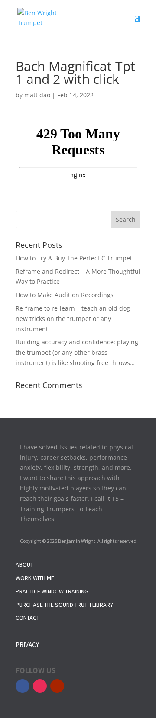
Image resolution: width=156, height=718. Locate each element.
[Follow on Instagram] (40, 686)
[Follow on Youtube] (57, 686)
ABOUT (24, 564)
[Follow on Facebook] (22, 686)
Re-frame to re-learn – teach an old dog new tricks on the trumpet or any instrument (73, 318)
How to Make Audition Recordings (65, 295)
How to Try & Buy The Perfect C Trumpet (74, 258)
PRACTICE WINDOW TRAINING (52, 591)
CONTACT (27, 618)
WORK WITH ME (35, 578)
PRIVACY (27, 645)
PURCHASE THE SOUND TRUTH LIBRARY (64, 605)
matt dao (37, 95)
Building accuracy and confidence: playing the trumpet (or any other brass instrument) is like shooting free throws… (77, 352)
